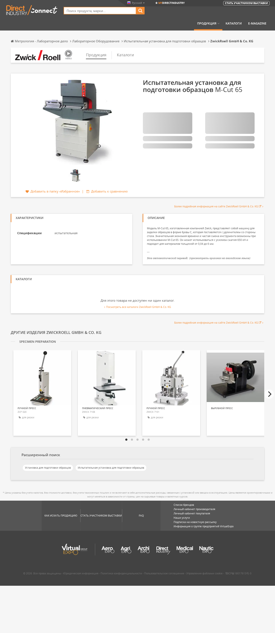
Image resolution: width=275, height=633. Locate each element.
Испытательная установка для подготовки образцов (111, 467)
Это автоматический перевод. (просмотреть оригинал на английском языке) (198, 258)
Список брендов (184, 505)
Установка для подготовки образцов (48, 467)
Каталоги (234, 23)
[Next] (269, 394)
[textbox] (100, 10)
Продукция (206, 23)
